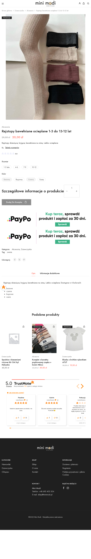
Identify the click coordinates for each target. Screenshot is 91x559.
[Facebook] (63, 488)
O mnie (35, 468)
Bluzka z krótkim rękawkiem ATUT (74, 361)
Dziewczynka (19, 10)
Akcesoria (30, 10)
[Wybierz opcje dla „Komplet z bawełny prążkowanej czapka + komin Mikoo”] (54, 327)
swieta (9, 252)
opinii (33, 386)
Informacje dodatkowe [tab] (49, 273)
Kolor (4, 174)
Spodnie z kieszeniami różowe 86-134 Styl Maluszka (11, 362)
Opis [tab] (33, 273)
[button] (6, 167)
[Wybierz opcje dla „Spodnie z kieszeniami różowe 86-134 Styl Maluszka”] (23, 327)
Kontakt (35, 472)
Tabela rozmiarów (12, 147)
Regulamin (66, 468)
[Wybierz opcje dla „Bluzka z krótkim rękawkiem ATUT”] (84, 327)
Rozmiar (5, 161)
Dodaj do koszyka (14, 202)
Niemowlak (6, 464)
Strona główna (7, 10)
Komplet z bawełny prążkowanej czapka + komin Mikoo (41, 362)
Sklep (34, 464)
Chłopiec (5, 472)
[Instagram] (68, 488)
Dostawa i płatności (70, 464)
